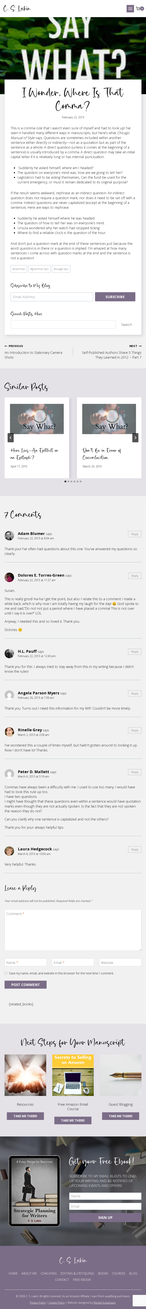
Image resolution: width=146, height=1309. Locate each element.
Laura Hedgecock (35, 848)
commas (19, 269)
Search (126, 324)
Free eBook (82, 1280)
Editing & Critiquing (77, 1273)
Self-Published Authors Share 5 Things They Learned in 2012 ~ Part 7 (111, 351)
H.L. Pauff (27, 651)
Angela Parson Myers (38, 692)
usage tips (61, 269)
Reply (134, 534)
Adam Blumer (31, 533)
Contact (62, 1280)
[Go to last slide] (11, 437)
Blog (133, 1273)
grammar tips (39, 269)
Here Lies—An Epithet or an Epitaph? (34, 453)
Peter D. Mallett (33, 771)
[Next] (135, 437)
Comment (15, 914)
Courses (118, 1273)
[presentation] (37, 419)
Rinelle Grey (30, 729)
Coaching (49, 1273)
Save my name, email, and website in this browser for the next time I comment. (61, 973)
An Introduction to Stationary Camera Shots (33, 351)
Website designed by (91, 1302)
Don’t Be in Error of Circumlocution (102, 453)
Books (103, 1273)
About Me (29, 1273)
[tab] (65, 481)
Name (12, 963)
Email (59, 963)
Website (107, 963)
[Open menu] (130, 8)
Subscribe (115, 296)
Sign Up (105, 1217)
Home (13, 1273)
